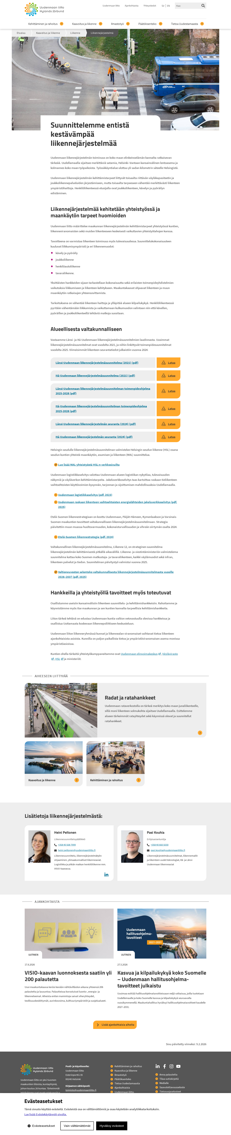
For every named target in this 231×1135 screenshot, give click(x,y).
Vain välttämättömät (77, 1125)
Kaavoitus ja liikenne (84, 24)
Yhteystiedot (149, 5)
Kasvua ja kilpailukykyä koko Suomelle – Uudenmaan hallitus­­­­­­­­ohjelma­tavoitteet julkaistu (161, 979)
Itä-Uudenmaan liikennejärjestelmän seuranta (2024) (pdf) (94, 437)
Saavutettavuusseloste (172, 1087)
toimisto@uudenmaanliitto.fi (81, 1090)
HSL (59, 659)
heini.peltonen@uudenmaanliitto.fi (77, 850)
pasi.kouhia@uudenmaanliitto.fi (168, 850)
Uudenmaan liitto (111, 5)
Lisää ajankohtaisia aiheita (118, 1024)
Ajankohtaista (131, 5)
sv (163, 5)
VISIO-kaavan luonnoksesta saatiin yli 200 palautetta (68, 975)
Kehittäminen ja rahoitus (43, 24)
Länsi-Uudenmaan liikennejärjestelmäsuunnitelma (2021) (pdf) (97, 363)
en (168, 5)
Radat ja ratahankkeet (130, 697)
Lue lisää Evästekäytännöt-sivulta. (45, 1114)
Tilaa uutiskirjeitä (169, 1078)
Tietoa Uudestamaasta (184, 24)
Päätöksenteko (147, 24)
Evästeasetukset (43, 1125)
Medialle (164, 1083)
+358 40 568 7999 (67, 844)
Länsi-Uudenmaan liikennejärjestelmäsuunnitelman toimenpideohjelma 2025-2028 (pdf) (103, 391)
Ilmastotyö (117, 24)
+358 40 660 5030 (159, 844)
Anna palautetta (168, 1074)
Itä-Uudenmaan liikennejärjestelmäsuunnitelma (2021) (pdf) (95, 375)
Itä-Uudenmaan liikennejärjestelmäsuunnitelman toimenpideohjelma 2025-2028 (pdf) (101, 408)
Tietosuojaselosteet (170, 1091)
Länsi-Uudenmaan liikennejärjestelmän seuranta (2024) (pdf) (96, 424)
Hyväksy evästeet (112, 1125)
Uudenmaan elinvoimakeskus (141, 654)
